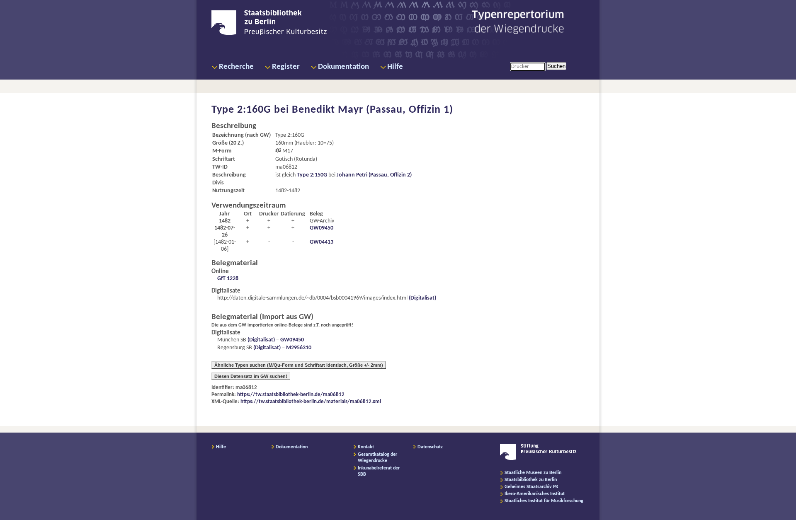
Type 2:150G (312, 175)
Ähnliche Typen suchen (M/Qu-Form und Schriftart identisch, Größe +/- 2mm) (298, 365)
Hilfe (395, 67)
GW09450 (321, 228)
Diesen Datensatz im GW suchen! (250, 376)
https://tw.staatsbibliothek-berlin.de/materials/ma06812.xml (310, 401)
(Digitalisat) (422, 298)
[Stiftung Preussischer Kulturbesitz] (538, 458)
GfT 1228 (227, 279)
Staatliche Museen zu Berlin (533, 472)
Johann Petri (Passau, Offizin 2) (374, 175)
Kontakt (366, 447)
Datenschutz (430, 447)
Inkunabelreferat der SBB (379, 471)
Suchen (556, 66)
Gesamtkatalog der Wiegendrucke (377, 457)
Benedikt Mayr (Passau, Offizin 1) (372, 110)
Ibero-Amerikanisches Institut (535, 493)
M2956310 (298, 348)
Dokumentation (343, 67)
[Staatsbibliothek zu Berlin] (269, 33)
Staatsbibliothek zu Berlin (531, 479)
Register (286, 67)
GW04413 (321, 242)
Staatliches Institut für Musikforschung (544, 500)
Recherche (236, 67)
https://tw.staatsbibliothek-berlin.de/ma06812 (291, 394)
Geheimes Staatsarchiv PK (531, 486)
